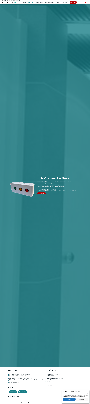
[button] (87, 391)
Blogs (58, 2)
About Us (63, 2)
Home (24, 2)
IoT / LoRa (30, 2)
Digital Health (39, 2)
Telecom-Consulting (49, 2)
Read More (49, 385)
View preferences (82, 399)
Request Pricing (73, 2)
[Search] (81, 2)
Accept (69, 399)
